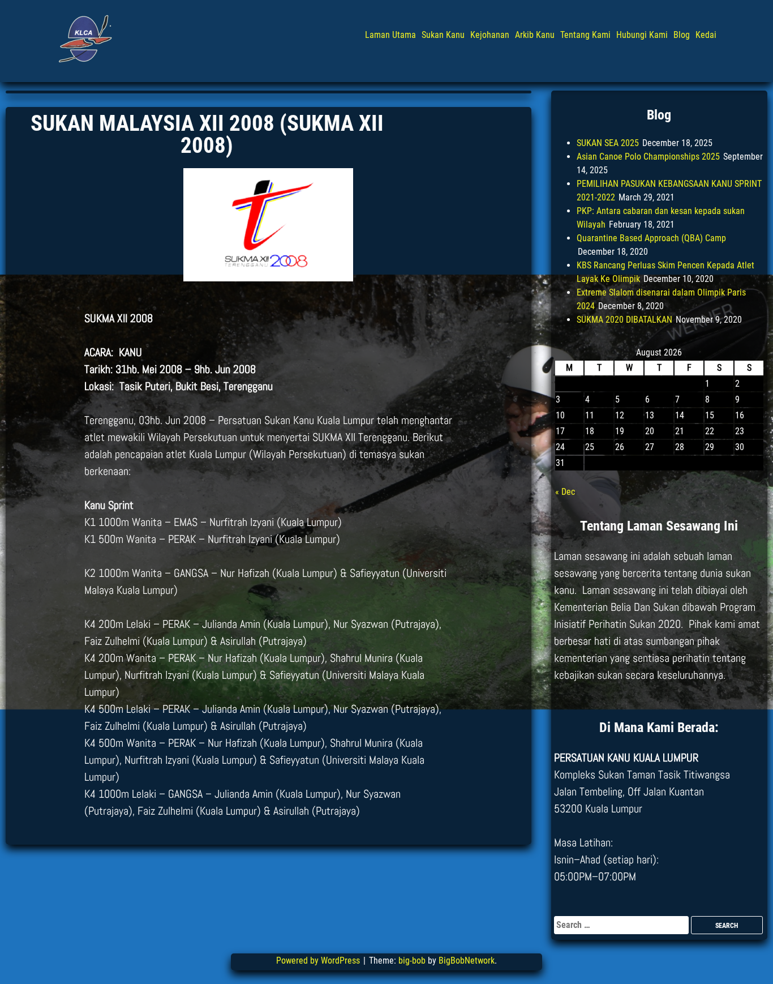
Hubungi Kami (642, 34)
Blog (681, 34)
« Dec (565, 491)
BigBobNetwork (467, 960)
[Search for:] (622, 924)
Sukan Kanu (443, 34)
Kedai (705, 34)
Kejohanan (489, 34)
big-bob (412, 960)
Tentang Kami (585, 34)
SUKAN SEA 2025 (608, 143)
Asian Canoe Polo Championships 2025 (648, 156)
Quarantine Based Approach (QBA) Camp (651, 238)
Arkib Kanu (535, 34)
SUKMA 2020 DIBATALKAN (624, 319)
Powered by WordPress (319, 960)
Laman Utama (390, 34)
